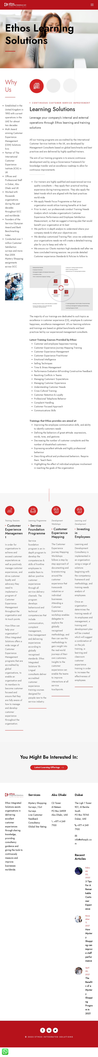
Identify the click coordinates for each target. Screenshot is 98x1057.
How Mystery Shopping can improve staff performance (89, 945)
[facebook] (42, 1030)
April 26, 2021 (87, 971)
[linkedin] (49, 1030)
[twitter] (55, 1030)
